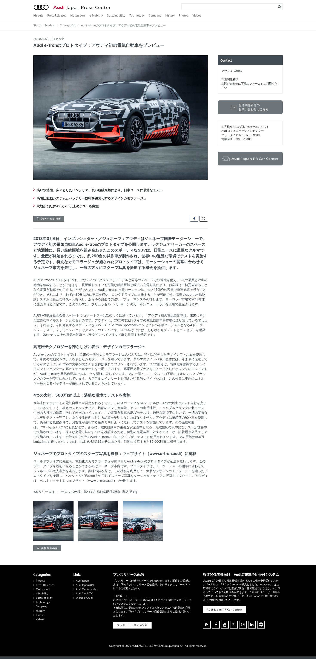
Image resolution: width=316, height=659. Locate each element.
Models (38, 15)
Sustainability (116, 15)
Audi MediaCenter (87, 589)
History (170, 15)
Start (36, 25)
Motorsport (77, 15)
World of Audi (84, 597)
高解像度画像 (49, 548)
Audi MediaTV (84, 593)
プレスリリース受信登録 (132, 625)
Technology (136, 15)
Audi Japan (82, 580)
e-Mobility (96, 15)
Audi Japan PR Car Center (224, 609)
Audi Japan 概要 (85, 584)
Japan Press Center (82, 7)
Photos (183, 15)
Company (155, 15)
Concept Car (68, 25)
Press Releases (56, 15)
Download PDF (51, 218)
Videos (196, 15)
